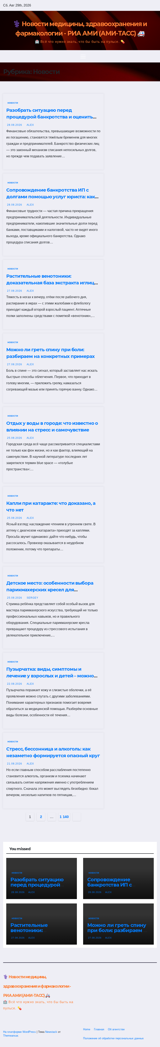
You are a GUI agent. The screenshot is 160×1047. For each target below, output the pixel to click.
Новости (13, 103)
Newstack (51, 1031)
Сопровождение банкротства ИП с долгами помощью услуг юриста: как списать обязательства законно (50, 196)
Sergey (32, 597)
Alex (30, 124)
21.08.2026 (15, 763)
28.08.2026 (15, 124)
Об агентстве (116, 1029)
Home (86, 1029)
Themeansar (10, 1035)
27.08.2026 (15, 290)
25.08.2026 (15, 437)
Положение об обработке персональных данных (113, 1038)
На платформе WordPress (20, 1031)
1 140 (64, 817)
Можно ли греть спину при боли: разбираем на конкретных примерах (118, 930)
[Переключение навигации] (83, 56)
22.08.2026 (15, 683)
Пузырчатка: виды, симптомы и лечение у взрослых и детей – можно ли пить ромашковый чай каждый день (53, 675)
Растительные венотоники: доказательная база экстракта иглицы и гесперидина (52, 282)
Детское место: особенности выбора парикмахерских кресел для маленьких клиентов (49, 589)
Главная (99, 1029)
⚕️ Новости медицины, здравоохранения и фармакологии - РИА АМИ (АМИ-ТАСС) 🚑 (37, 986)
